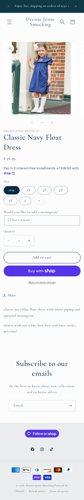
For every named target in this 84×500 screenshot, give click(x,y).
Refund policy (37, 491)
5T (10, 201)
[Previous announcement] (8, 6)
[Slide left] (32, 122)
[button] (9, 22)
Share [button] (12, 295)
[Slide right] (52, 122)
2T (29, 190)
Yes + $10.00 (21, 220)
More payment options (42, 282)
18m (12, 190)
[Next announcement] (76, 6)
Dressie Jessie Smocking (40, 485)
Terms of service (59, 491)
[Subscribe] (70, 405)
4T (61, 190)
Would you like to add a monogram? (31, 212)
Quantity (10, 231)
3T (45, 190)
